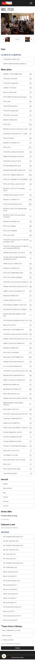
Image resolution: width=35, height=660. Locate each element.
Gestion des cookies (17, 657)
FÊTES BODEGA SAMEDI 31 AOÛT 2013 (17, 305)
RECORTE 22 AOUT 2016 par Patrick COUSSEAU (17, 216)
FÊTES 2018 (17, 147)
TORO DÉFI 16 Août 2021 (17, 115)
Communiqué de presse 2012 (12, 616)
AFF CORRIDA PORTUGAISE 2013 (13, 563)
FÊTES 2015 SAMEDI (17, 226)
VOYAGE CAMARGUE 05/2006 (17, 441)
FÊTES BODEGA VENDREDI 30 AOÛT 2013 (17, 320)
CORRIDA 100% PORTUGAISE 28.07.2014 (17, 286)
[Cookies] (4, 656)
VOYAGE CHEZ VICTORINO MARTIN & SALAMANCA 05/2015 (17, 258)
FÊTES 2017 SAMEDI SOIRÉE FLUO (17, 175)
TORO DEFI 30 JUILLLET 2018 (17, 161)
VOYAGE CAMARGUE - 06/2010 (17, 432)
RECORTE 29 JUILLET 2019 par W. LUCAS (17, 129)
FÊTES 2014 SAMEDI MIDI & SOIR (17, 273)
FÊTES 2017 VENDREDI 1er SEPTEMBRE (17, 179)
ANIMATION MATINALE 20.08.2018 (17, 156)
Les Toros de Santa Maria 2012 (17, 366)
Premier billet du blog (9, 516)
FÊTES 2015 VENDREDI (17, 231)
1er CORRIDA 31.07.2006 (17, 455)
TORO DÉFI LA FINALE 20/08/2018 (17, 152)
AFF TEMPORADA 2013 (10, 567)
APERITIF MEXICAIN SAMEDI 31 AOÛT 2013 (17, 315)
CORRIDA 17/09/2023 (17, 88)
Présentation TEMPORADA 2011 (17, 418)
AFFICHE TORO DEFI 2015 (11, 550)
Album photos (7, 488)
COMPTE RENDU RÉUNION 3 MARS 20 (14, 64)
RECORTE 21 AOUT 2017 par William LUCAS (17, 189)
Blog (4, 492)
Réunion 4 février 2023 (17, 92)
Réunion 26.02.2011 (9, 611)
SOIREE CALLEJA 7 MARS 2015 (17, 264)
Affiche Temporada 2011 (10, 594)
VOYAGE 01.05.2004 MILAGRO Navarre (17, 446)
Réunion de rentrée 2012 (10, 589)
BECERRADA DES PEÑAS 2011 (17, 389)
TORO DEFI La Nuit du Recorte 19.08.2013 (17, 334)
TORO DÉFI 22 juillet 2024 (17, 83)
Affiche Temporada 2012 (10, 572)
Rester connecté (8, 640)
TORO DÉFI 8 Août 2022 (17, 106)
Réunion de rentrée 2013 (10, 620)
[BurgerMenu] (31, 3)
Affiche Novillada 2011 (10, 602)
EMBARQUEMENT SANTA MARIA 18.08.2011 (17, 404)
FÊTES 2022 (17, 101)
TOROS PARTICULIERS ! (17, 473)
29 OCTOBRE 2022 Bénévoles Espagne (17, 97)
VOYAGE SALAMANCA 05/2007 (17, 437)
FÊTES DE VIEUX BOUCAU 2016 (17, 204)
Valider (17, 648)
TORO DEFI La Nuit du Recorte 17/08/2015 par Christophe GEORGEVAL (17, 247)
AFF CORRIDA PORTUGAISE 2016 (13, 545)
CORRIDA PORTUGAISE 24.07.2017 (17, 195)
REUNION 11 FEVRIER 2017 (17, 199)
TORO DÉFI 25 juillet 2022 (17, 111)
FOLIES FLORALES (17, 138)
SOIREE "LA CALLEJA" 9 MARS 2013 (17, 343)
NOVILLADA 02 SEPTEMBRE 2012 (17, 357)
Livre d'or (6, 506)
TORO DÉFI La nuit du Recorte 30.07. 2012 (17, 371)
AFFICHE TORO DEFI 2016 (11, 541)
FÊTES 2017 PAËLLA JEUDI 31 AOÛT (17, 184)
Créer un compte (5, 643)
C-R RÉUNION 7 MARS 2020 (11, 59)
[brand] (7, 3)
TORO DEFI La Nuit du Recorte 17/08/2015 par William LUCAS (17, 241)
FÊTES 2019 (17, 124)
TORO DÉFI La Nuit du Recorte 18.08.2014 (17, 282)
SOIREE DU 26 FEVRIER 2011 (17, 423)
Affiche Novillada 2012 (10, 585)
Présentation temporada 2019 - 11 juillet (17, 134)
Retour (17, 39)
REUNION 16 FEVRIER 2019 (17, 143)
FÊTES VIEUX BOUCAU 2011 (17, 394)
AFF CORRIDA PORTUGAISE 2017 (13, 537)
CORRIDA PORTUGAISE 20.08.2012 (17, 362)
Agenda (5, 484)
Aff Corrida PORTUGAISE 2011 (12, 607)
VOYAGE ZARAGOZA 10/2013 (17, 300)
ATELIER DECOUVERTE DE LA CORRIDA (17, 309)
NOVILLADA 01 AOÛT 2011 (17, 409)
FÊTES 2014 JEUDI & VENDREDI (17, 277)
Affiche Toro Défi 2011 (10, 598)
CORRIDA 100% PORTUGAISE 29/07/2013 (17, 339)
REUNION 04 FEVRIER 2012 (17, 385)
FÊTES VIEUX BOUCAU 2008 (17, 469)
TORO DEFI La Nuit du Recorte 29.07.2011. (17, 414)
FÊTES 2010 (17, 464)
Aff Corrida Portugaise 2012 (11, 580)
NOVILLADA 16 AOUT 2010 (17, 450)
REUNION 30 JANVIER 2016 (17, 221)
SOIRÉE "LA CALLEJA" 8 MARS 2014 (17, 291)
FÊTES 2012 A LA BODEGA (17, 352)
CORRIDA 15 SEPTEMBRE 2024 (17, 74)
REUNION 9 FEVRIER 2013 (17, 348)
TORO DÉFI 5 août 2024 (17, 79)
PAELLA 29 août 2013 (17, 325)
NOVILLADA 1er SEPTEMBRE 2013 (17, 330)
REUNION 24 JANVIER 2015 (17, 268)
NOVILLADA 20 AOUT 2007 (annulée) (17, 460)
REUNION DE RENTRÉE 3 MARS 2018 (17, 170)
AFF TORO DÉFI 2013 (9, 554)
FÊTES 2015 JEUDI (17, 235)
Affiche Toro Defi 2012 (10, 576)
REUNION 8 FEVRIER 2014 (17, 296)
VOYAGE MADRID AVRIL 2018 (17, 166)
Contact (5, 497)
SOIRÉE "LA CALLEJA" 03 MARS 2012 (17, 380)
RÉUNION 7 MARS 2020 (17, 120)
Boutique (5, 501)
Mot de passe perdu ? (15, 643)
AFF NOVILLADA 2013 (9, 558)
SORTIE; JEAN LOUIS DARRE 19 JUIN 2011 (17, 428)
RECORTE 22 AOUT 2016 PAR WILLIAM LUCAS (17, 209)
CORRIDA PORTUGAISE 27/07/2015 (17, 253)
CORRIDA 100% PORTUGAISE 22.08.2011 (17, 398)
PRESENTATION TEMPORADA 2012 (17, 375)
